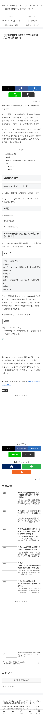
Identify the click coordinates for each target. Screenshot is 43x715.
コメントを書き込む (21, 680)
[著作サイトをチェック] (11, 466)
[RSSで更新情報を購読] (21, 472)
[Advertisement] (21, 62)
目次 (18, 150)
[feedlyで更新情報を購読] (31, 466)
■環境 (8, 157)
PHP (5, 390)
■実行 (10, 169)
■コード (11, 166)
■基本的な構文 (11, 154)
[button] (28, 94)
